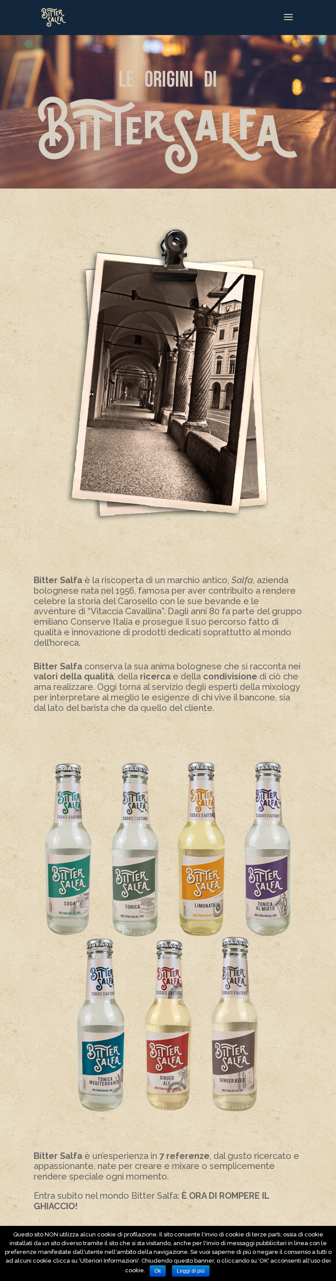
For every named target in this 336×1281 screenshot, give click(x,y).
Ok (157, 1271)
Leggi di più (191, 1271)
